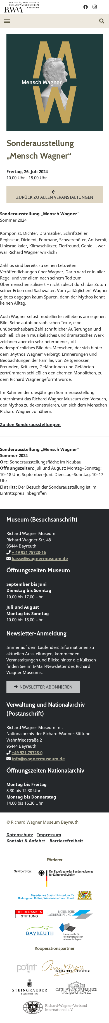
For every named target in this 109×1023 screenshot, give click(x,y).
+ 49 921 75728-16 (29, 552)
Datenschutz (19, 834)
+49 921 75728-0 (27, 752)
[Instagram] (94, 7)
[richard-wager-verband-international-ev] (54, 1007)
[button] (7, 21)
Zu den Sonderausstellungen (30, 424)
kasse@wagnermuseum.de (40, 558)
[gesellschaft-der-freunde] (76, 987)
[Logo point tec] (27, 968)
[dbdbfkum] (54, 878)
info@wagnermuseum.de (38, 758)
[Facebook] (85, 7)
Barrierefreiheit (66, 840)
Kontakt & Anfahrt (25, 840)
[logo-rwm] (21, 7)
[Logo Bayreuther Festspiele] (66, 968)
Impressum (49, 834)
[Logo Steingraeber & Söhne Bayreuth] (30, 987)
